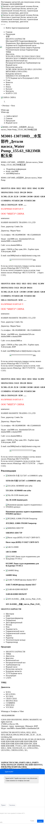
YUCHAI (9, 707)
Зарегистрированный (20, 28)
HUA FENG (11, 694)
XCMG (4, 197)
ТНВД (8, 654)
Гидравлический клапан (16, 633)
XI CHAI (9, 696)
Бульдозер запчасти (14, 671)
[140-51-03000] (12, 547)
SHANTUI (5, 188)
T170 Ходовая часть (14, 673)
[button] (5, 106)
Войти (8, 28)
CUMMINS (10, 703)
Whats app (5, 110)
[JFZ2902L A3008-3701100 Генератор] (21, 518)
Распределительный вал (15, 662)
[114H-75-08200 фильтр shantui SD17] (21, 580)
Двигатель (10, 656)
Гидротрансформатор (14, 618)
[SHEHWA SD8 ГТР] (15, 528)
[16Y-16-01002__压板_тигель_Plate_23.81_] (24, 599)
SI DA (8, 692)
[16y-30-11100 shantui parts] (17, 495)
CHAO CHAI (11, 699)
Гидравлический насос (15, 631)
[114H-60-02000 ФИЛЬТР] (17, 589)
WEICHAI (10, 705)
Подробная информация (16, 169)
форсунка (10, 658)
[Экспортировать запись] (42, 809)
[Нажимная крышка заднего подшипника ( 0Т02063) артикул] (25, 507)
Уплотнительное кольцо (15, 640)
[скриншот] (10, 809)
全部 (8, 36)
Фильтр (9, 625)
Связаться (12, 805)
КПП (8, 616)
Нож (7, 627)
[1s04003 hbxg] (12, 570)
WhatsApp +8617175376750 (24, 273)
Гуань (32, 821)
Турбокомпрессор (13, 665)
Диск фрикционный (14, 622)
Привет (3, 805)
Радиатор (9, 638)
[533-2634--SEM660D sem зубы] (19, 486)
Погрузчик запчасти (14, 669)
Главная (9, 32)
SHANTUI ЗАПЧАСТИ (11, 609)
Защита (9, 636)
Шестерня (10, 614)
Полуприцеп (11, 676)
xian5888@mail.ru (13, 173)
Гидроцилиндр (12, 642)
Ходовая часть (11, 629)
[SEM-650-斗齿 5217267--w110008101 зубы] (24, 476)
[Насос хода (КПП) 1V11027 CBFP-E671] (23, 537)
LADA (8, 678)
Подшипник (11, 620)
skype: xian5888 (12, 171)
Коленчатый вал (12, 660)
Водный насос (12, 123)
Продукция (10, 121)
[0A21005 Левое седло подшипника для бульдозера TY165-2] (25, 559)
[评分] (3, 809)
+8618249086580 (8, 715)
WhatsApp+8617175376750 (18, 268)
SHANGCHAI (11, 701)
